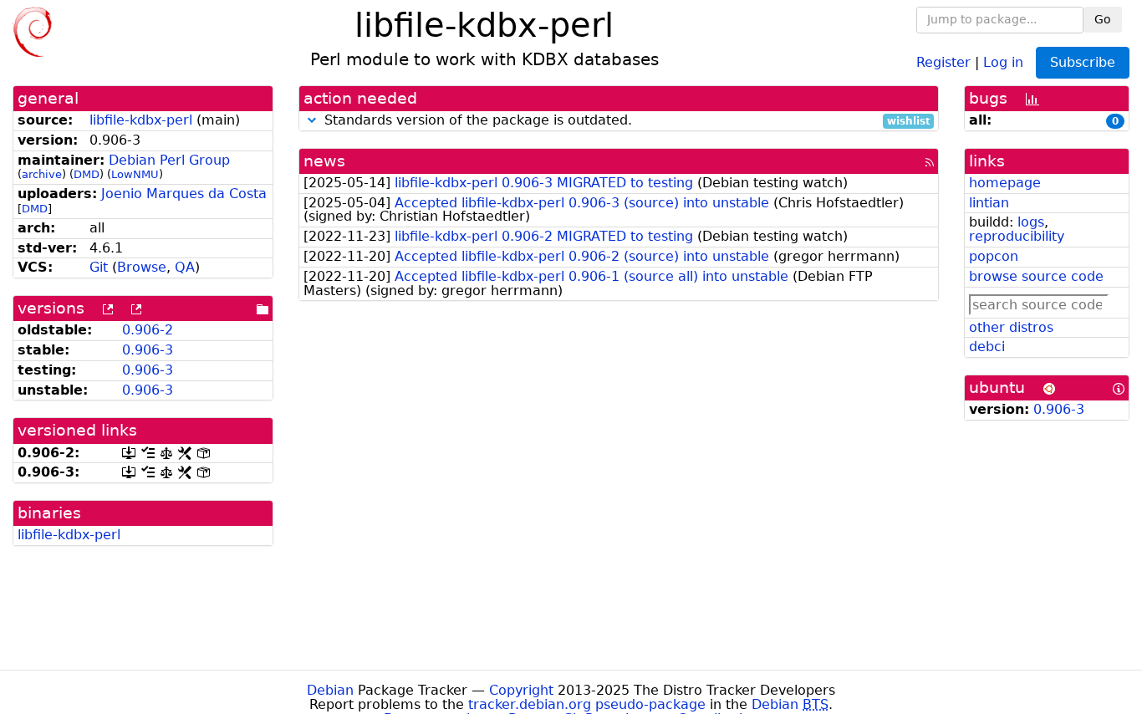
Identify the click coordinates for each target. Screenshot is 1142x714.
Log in (1003, 61)
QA (185, 267)
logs (1030, 222)
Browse (141, 267)
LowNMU (135, 174)
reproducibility (1016, 236)
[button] (312, 120)
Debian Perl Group (169, 160)
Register (943, 61)
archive (42, 174)
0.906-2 (147, 330)
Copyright (521, 690)
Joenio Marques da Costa (184, 193)
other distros (1011, 327)
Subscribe (1082, 62)
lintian (989, 203)
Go (1102, 19)
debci (987, 346)
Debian (330, 690)
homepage (1005, 183)
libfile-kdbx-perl (140, 120)
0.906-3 (147, 350)
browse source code (1036, 276)
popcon (993, 256)
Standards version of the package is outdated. (625, 121)
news (324, 161)
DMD (86, 174)
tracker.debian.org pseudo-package (587, 704)
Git (98, 267)
